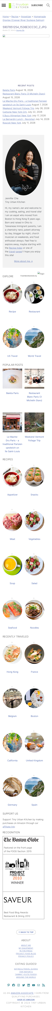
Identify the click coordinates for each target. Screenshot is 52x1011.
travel (12, 251)
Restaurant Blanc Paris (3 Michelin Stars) (24, 93)
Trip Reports (26, 972)
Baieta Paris (9, 90)
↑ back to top (26, 932)
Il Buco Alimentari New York (17, 115)
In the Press (26, 951)
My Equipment (26, 948)
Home (6, 16)
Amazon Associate (22, 993)
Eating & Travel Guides (26, 969)
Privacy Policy (26, 956)
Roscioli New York (12, 122)
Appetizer (26, 16)
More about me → (23, 261)
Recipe (14, 16)
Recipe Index (15, 247)
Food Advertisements (28, 276)
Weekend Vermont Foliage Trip (18, 108)
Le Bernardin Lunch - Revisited (19, 119)
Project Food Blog (26, 953)
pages (19, 251)
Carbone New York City (15, 111)
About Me (26, 945)
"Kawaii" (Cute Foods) (26, 974)
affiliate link (9, 826)
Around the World (26, 977)
